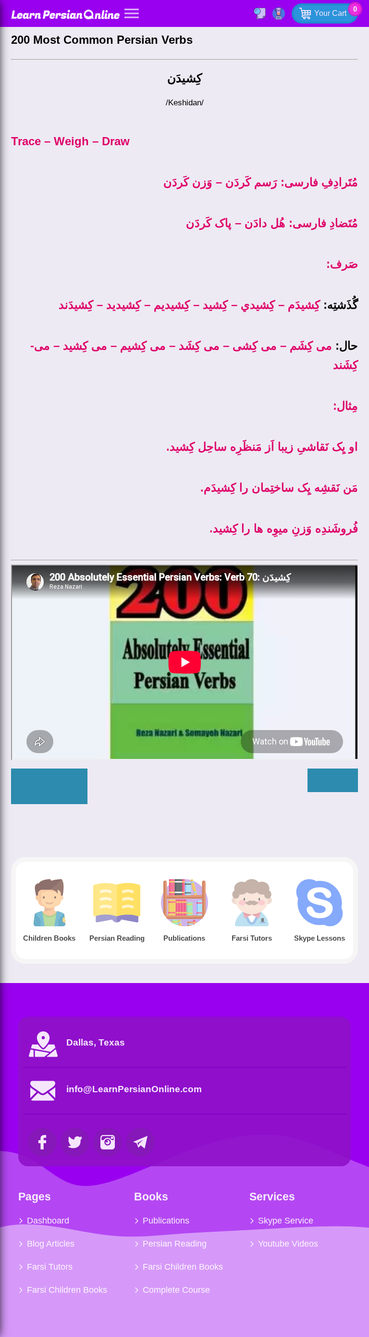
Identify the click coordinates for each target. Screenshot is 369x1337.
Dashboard (48, 1220)
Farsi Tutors (50, 1267)
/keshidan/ (185, 102)
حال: (346, 345)
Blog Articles (50, 1244)
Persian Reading (175, 1244)
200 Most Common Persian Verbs (102, 39)
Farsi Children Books (67, 1290)
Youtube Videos (288, 1244)
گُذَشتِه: (340, 304)
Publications (166, 1220)
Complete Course (176, 1290)
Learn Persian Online (65, 14)
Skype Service (285, 1220)
